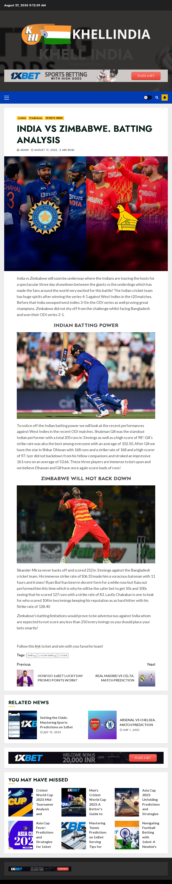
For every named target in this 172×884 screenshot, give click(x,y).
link (38, 646)
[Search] (156, 97)
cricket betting (47, 655)
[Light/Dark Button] (148, 97)
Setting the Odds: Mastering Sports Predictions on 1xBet (22, 725)
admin (24, 150)
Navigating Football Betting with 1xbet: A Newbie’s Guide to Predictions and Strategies (127, 835)
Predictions (35, 118)
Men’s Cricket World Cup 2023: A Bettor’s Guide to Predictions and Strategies (73, 802)
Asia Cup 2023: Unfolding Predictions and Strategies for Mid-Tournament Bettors (127, 802)
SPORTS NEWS (54, 118)
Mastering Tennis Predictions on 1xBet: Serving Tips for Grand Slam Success (73, 835)
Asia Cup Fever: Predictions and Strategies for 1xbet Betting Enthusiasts (20, 835)
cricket (22, 118)
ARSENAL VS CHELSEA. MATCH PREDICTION (102, 725)
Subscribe (165, 97)
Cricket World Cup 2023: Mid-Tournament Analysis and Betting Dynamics (20, 802)
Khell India (86, 54)
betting (32, 655)
